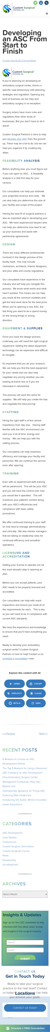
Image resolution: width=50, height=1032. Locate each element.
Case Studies (9, 837)
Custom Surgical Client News (18, 846)
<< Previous (8, 733)
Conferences (9, 842)
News (33, 60)
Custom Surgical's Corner (15, 60)
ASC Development (12, 833)
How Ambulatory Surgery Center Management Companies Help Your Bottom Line (21, 781)
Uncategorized (10, 864)
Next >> (43, 733)
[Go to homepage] (19, 9)
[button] (47, 14)
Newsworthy (9, 860)
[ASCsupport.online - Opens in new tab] (35, 3)
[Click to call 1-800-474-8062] (46, 3)
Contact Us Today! (25, 1008)
